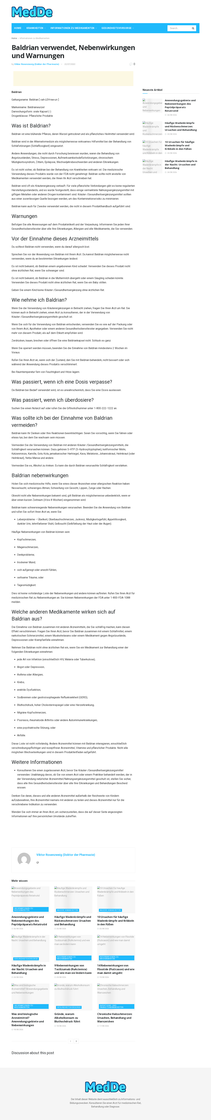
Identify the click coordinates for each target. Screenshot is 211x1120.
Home (17, 28)
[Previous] (70, 1041)
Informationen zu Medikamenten (72, 28)
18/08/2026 (18, 1030)
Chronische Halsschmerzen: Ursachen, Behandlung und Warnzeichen (114, 1017)
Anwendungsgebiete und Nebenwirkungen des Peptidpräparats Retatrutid (29, 920)
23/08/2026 (61, 977)
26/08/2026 (18, 929)
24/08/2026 (18, 977)
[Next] (76, 1041)
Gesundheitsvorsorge (117, 28)
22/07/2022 (69, 64)
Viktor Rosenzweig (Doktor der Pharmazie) (36, 64)
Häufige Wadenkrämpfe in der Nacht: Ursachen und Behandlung (29, 969)
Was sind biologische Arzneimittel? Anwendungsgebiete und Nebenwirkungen (28, 1019)
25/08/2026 (61, 929)
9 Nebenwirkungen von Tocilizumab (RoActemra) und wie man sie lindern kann (73, 969)
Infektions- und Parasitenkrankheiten (111, 1006)
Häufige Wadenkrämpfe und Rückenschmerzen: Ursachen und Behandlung (72, 920)
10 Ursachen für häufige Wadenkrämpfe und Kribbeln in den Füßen (115, 920)
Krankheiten (35, 28)
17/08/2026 (104, 1026)
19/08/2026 (104, 977)
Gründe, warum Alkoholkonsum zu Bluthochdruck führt (67, 1017)
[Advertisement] (139, 11)
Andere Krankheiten (67, 910)
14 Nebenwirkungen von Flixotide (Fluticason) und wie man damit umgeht (115, 969)
